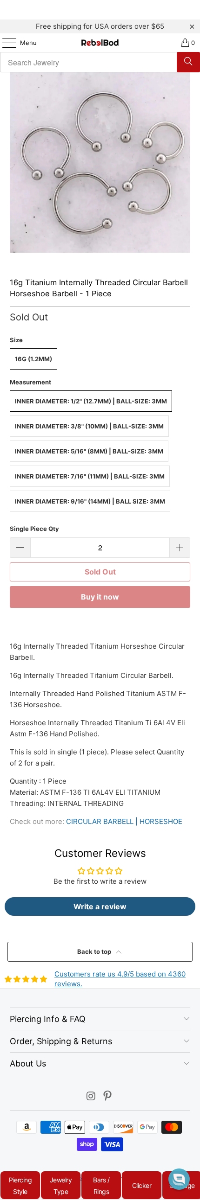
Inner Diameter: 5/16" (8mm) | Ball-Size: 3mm (89, 451)
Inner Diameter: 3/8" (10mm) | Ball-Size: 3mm (89, 426)
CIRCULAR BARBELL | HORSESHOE (124, 821)
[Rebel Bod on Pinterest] (108, 1096)
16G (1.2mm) (33, 359)
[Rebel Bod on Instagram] (91, 1096)
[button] (179, 1179)
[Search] (188, 62)
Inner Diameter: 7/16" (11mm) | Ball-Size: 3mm (90, 476)
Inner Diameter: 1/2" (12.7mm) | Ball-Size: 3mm (91, 401)
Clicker (142, 1185)
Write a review (100, 906)
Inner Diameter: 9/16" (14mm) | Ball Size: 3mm (90, 501)
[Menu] (4, 42)
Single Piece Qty (34, 528)
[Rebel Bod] (100, 42)
